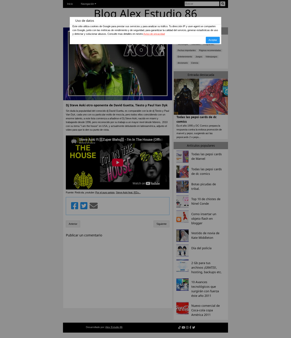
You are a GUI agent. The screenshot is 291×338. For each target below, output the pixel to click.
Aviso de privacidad (154, 33)
